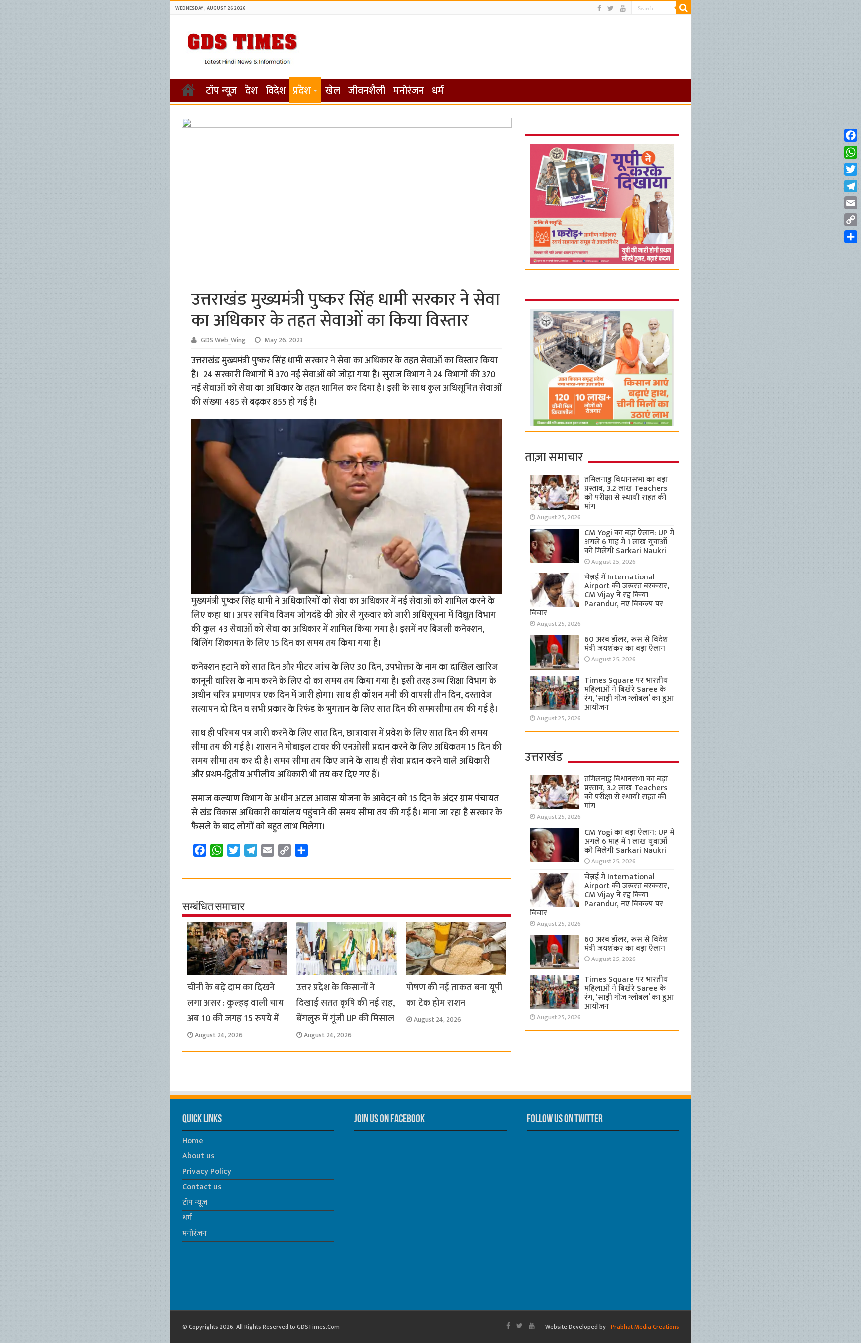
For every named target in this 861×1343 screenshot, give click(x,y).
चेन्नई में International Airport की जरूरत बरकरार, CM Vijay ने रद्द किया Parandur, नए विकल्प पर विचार (599, 595)
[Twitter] (610, 8)
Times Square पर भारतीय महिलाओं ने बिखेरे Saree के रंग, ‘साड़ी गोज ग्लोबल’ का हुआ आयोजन (629, 694)
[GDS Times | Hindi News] (241, 46)
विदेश (276, 90)
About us (198, 1156)
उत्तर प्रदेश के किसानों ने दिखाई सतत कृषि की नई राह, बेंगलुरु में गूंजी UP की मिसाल (345, 1003)
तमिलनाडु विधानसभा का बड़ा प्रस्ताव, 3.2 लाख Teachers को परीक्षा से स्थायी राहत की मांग (626, 493)
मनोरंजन (408, 90)
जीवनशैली (366, 90)
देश (251, 90)
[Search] (683, 8)
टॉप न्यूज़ (221, 90)
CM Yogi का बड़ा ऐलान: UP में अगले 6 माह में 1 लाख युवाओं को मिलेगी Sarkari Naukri (629, 542)
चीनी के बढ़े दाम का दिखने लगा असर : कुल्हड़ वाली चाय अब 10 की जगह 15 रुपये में (235, 1003)
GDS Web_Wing (223, 340)
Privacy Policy (206, 1171)
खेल (332, 90)
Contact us (201, 1187)
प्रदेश (302, 90)
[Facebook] (599, 8)
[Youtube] (623, 8)
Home (192, 1141)
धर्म (438, 90)
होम (188, 89)
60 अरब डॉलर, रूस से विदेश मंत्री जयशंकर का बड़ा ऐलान (626, 644)
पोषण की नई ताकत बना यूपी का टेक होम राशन (454, 995)
